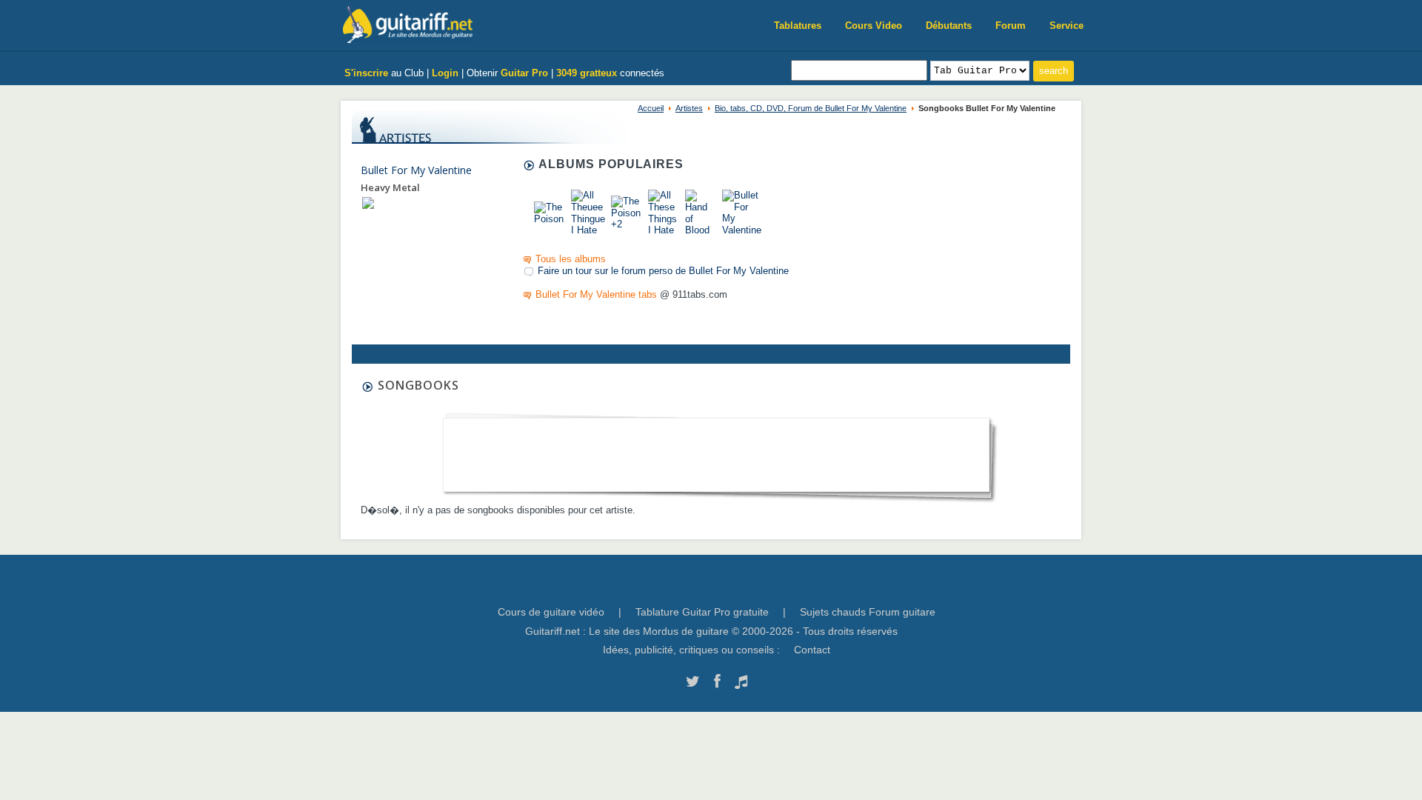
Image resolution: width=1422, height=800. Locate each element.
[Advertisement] (716, 450)
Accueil (651, 108)
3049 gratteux (586, 73)
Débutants (949, 25)
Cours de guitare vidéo (551, 612)
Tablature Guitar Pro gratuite (702, 612)
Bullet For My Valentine (416, 170)
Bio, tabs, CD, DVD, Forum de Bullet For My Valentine (811, 108)
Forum (1010, 25)
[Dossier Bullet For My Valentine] (368, 202)
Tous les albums (570, 258)
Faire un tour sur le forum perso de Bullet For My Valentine (663, 270)
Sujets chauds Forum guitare (867, 612)
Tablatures (797, 25)
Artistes (689, 108)
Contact (812, 650)
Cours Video (873, 25)
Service (1066, 25)
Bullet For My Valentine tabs (596, 294)
